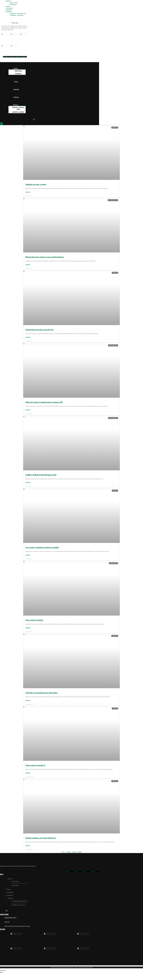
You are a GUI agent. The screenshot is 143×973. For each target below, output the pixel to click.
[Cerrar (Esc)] (5, 970)
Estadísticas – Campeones (16, 15)
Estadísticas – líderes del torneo (18, 13)
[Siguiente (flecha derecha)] (2, 972)
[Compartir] (3, 970)
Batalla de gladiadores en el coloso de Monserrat (40, 838)
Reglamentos (13, 4)
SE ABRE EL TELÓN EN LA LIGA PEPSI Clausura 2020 (40, 475)
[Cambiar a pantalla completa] (2, 970)
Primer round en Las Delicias (34, 620)
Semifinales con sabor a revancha (35, 184)
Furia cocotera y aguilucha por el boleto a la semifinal (42, 547)
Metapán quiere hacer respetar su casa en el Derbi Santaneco (44, 257)
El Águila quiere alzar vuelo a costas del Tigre (39, 329)
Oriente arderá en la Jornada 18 (35, 765)
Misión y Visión (14, 2)
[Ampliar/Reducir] (0, 970)
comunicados (9, 8)
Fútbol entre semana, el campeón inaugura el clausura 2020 (44, 402)
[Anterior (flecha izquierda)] (0, 972)
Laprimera (8, 1)
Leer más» (27, 192)
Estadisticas (9, 10)
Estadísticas (9, 11)
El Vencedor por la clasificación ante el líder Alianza (41, 692)
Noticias (8, 6)
